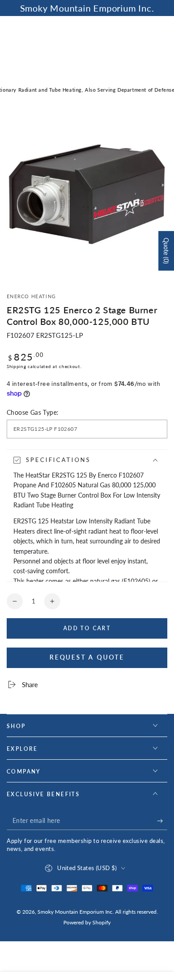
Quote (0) (166, 251)
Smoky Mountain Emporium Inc (74, 911)
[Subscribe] (162, 821)
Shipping (16, 366)
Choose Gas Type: (32, 412)
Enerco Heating (31, 296)
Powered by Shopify (87, 922)
